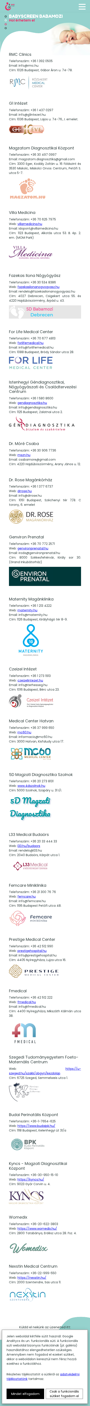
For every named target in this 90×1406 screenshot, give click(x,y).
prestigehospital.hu (32, 951)
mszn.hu (23, 455)
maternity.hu (27, 610)
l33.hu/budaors (28, 846)
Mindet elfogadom (25, 1394)
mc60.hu (24, 732)
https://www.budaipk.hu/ (36, 1126)
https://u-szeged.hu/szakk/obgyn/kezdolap (45, 1071)
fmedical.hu (26, 1002)
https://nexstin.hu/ (31, 1277)
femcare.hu (26, 896)
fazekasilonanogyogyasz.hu (38, 287)
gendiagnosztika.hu (32, 403)
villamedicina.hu (29, 224)
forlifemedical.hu (30, 343)
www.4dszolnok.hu (31, 786)
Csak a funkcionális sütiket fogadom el (64, 1393)
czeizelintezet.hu (30, 680)
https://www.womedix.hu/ (37, 1228)
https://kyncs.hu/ (30, 1179)
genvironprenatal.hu (32, 548)
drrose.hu (24, 491)
